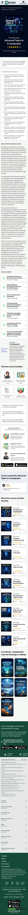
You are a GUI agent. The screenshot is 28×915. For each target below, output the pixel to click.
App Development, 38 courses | (8, 774)
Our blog (4, 856)
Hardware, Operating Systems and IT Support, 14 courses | (12, 791)
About (3, 858)
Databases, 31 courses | (6, 776)
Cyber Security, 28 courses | (7, 777)
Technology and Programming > (14, 7)
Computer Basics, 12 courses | (8, 794)
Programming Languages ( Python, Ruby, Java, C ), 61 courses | (13, 765)
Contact (3, 861)
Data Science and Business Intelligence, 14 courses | (13, 783)
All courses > (4, 7)
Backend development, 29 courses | (9, 785)
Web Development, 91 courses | (8, 762)
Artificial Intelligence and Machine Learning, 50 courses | (12, 771)
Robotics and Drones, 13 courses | (9, 781)
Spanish (6, 897)
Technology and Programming (14, 759)
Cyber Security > (5, 9)
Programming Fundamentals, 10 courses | (10, 787)
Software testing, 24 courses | (19, 776)
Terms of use (5, 864)
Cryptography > (12, 9)
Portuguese (17, 897)
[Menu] (2, 2)
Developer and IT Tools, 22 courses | (9, 788)
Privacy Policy (5, 866)
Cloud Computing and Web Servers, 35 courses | (12, 779)
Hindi (22, 897)
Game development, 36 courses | (8, 795)
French (11, 897)
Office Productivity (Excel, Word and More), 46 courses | (12, 768)
